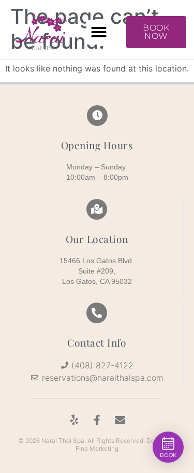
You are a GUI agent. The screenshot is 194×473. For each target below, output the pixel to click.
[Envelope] (120, 420)
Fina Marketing (97, 448)
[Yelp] (74, 420)
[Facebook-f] (97, 420)
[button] (98, 32)
